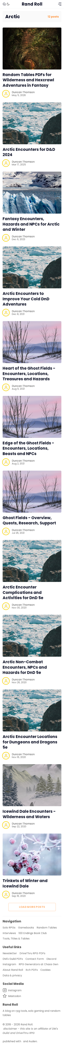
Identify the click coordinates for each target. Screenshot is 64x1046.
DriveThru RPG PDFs (32, 953)
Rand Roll (26, 1024)
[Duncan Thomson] (6, 93)
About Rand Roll (13, 970)
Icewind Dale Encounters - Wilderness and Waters (29, 814)
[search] (4, 4)
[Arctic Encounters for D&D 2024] (32, 123)
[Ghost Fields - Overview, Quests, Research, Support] (32, 492)
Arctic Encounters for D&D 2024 (29, 152)
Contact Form (34, 959)
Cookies (45, 970)
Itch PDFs (32, 970)
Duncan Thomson (23, 92)
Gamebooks (26, 927)
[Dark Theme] (8, 4)
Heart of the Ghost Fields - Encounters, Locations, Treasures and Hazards (29, 374)
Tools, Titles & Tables (16, 938)
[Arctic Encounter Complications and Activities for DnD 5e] (32, 561)
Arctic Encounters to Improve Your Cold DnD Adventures (26, 299)
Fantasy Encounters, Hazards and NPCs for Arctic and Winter (31, 224)
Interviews (9, 933)
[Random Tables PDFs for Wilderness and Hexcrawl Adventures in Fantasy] (32, 49)
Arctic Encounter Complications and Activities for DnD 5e (23, 592)
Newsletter (10, 953)
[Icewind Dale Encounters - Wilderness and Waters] (32, 785)
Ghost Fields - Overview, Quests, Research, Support (29, 520)
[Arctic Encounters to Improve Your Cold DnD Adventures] (32, 267)
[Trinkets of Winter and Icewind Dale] (32, 855)
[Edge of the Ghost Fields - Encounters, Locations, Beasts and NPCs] (32, 417)
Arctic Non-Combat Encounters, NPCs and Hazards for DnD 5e (25, 667)
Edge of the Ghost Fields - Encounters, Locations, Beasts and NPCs (28, 448)
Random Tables (47, 927)
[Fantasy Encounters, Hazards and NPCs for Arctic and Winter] (32, 193)
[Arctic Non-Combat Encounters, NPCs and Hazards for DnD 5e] (32, 636)
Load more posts (32, 907)
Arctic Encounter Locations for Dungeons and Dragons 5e (30, 742)
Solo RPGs (9, 927)
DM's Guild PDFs (13, 959)
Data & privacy (12, 975)
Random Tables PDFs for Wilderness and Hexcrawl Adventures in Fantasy (28, 80)
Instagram (9, 964)
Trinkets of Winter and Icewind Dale (25, 883)
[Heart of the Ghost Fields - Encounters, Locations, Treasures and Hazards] (32, 342)
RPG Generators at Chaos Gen (38, 964)
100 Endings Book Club (33, 933)
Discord (51, 959)
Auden (33, 1041)
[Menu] (59, 4)
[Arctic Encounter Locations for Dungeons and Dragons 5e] (32, 710)
